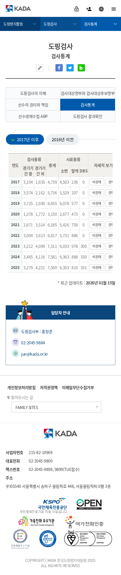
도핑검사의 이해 (33, 93)
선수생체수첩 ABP (33, 116)
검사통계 (90, 23)
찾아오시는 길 (22, 397)
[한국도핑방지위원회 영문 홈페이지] (102, 8)
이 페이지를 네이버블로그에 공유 (81, 67)
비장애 (96, 181)
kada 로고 (60, 433)
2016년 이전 (63, 139)
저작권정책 (49, 387)
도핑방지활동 (13, 23)
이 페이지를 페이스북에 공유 (59, 67)
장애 (111, 181)
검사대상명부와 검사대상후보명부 (88, 93)
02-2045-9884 (33, 342)
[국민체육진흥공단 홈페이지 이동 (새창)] (43, 506)
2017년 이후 (28, 139)
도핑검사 (50, 23)
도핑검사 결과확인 (87, 116)
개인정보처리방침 (21, 387)
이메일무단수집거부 (78, 387)
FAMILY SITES (26, 407)
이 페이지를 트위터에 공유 (70, 67)
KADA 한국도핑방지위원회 (18, 8)
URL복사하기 (39, 67)
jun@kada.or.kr (34, 354)
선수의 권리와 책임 (33, 104)
